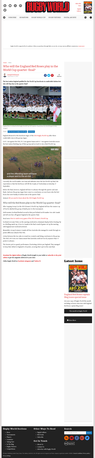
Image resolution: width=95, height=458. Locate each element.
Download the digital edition (12, 255)
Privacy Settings (6, 455)
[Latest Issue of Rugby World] (88, 7)
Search (89, 433)
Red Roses (31, 131)
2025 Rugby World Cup (41, 136)
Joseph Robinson (13, 75)
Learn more (81, 46)
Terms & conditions (77, 453)
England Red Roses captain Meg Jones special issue (77, 295)
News (9, 62)
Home (5, 62)
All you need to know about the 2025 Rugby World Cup (26, 198)
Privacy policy (86, 453)
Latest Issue (73, 261)
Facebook (21, 261)
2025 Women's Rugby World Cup (17, 131)
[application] (32, 162)
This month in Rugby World (78, 311)
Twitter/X (37, 261)
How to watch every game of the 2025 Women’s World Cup (29, 218)
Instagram (27, 261)
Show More (72, 320)
